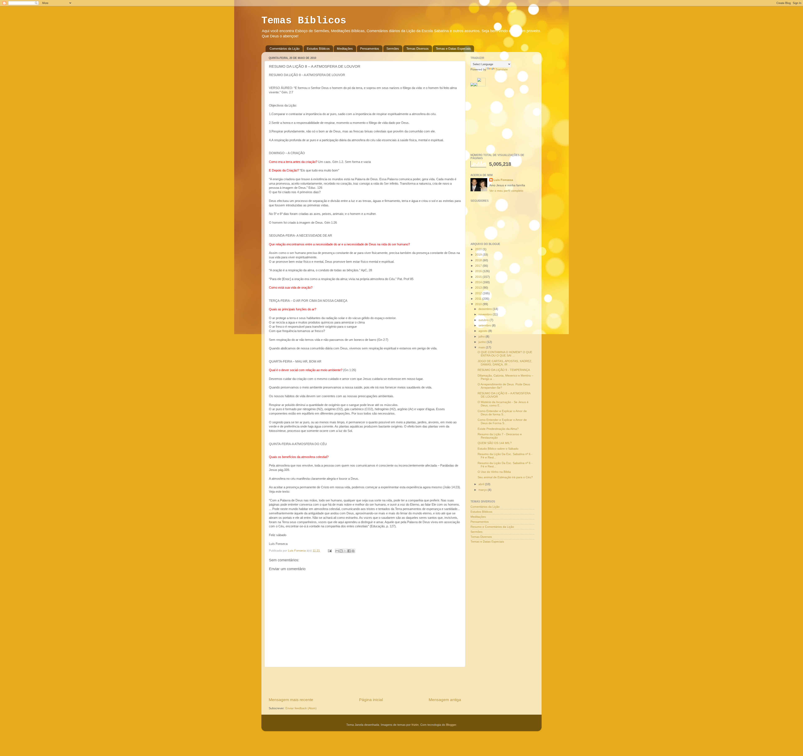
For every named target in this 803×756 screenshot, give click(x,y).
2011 (478, 298)
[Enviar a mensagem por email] (337, 551)
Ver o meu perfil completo (506, 190)
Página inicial (371, 700)
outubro (484, 320)
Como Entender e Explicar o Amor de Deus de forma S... (502, 413)
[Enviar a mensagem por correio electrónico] (329, 550)
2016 (479, 271)
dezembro (485, 309)
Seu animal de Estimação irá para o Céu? (505, 477)
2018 (479, 260)
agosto (483, 330)
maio (482, 347)
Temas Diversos (417, 48)
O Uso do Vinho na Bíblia (494, 471)
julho (482, 336)
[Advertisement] (365, 682)
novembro (485, 314)
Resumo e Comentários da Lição (492, 526)
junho (482, 342)
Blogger (451, 724)
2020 (479, 249)
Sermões (392, 48)
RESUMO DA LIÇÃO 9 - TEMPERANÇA (504, 370)
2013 (479, 287)
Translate (501, 69)
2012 (479, 293)
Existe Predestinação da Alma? (498, 428)
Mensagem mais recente (291, 700)
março (483, 489)
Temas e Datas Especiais (453, 48)
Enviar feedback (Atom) (301, 708)
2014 (479, 282)
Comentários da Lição (284, 48)
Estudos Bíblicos (318, 48)
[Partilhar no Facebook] (349, 551)
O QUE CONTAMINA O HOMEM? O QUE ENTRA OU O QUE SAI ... (505, 354)
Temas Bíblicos (303, 20)
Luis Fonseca (503, 179)
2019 (479, 254)
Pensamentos (369, 48)
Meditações (345, 48)
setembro (485, 325)
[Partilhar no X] (345, 551)
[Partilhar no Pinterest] (353, 551)
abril (481, 484)
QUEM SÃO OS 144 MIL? (495, 443)
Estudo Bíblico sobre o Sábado (498, 448)
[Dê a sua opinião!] (341, 551)
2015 (479, 276)
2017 (479, 265)
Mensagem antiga (445, 700)
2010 (479, 304)
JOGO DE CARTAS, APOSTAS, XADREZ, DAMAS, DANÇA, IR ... (505, 363)
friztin (415, 724)
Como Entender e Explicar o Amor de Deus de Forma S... (502, 421)
